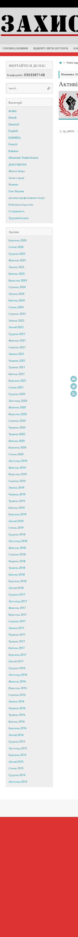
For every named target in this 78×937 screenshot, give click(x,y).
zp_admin (68, 131)
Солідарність (17, 211)
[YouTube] (73, 379)
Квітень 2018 (17, 574)
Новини (13, 184)
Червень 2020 (17, 427)
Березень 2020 (17, 447)
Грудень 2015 (17, 741)
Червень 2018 (17, 561)
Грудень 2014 (17, 775)
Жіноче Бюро (17, 171)
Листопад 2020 (18, 401)
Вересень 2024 (18, 280)
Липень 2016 (16, 701)
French (13, 144)
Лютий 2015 (16, 762)
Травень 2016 (17, 715)
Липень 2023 (16, 320)
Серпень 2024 (17, 287)
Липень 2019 (16, 487)
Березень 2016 (17, 728)
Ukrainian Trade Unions (23, 158)
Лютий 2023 (16, 327)
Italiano (13, 151)
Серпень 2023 (17, 314)
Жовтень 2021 (17, 340)
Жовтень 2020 (17, 407)
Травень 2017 (17, 641)
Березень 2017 (17, 655)
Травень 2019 (17, 501)
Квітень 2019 (17, 508)
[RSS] (73, 393)
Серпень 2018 (17, 554)
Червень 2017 (17, 635)
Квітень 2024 (17, 300)
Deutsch (14, 124)
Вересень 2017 (18, 615)
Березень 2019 (17, 514)
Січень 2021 (16, 387)
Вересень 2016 (18, 688)
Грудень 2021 (17, 334)
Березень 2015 (17, 755)
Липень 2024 (16, 294)
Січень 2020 (16, 454)
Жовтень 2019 (17, 468)
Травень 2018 (17, 568)
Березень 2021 (17, 381)
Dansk (13, 118)
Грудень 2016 (17, 668)
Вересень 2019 (18, 474)
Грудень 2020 (17, 394)
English (13, 131)
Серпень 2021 (17, 347)
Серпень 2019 (17, 481)
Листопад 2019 (18, 461)
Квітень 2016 (17, 722)
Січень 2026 (16, 247)
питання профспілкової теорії (26, 198)
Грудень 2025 (17, 254)
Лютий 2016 (16, 735)
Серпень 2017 (17, 621)
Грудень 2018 (17, 534)
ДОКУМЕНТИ (18, 164)
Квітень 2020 (17, 441)
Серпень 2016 (17, 695)
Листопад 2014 (18, 782)
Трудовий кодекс (19, 218)
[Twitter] (73, 386)
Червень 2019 (17, 494)
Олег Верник (16, 191)
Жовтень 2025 (17, 260)
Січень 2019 (16, 528)
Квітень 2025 (17, 274)
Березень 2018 (17, 581)
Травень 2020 (17, 434)
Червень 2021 (17, 361)
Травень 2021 (17, 367)
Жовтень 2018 (17, 548)
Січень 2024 (16, 307)
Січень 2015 (16, 768)
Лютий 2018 (16, 588)
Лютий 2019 (16, 521)
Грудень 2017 (17, 594)
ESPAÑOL (15, 138)
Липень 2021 (16, 354)
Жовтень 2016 (17, 681)
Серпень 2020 (17, 421)
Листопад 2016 (18, 675)
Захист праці (16, 178)
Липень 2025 (16, 267)
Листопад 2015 (18, 748)
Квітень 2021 (17, 374)
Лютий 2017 (16, 661)
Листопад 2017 (18, 601)
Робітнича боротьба (21, 205)
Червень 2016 (17, 708)
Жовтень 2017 (17, 608)
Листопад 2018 (18, 541)
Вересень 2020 (18, 414)
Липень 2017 (16, 628)
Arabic (13, 111)
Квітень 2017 (17, 648)
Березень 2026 (17, 240)
